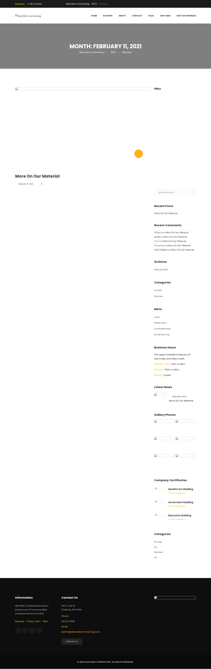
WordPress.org (161, 334)
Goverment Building (180, 502)
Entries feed (160, 322)
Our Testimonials (186, 15)
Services (158, 296)
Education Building (179, 515)
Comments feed (162, 328)
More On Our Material (37, 176)
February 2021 (161, 269)
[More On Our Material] (138, 153)
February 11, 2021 (26, 184)
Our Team (165, 15)
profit (157, 236)
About (122, 15)
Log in (157, 316)
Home (94, 15)
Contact (137, 15)
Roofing (108, 15)
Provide (158, 290)
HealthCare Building (180, 489)
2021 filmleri (160, 249)
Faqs (151, 15)
